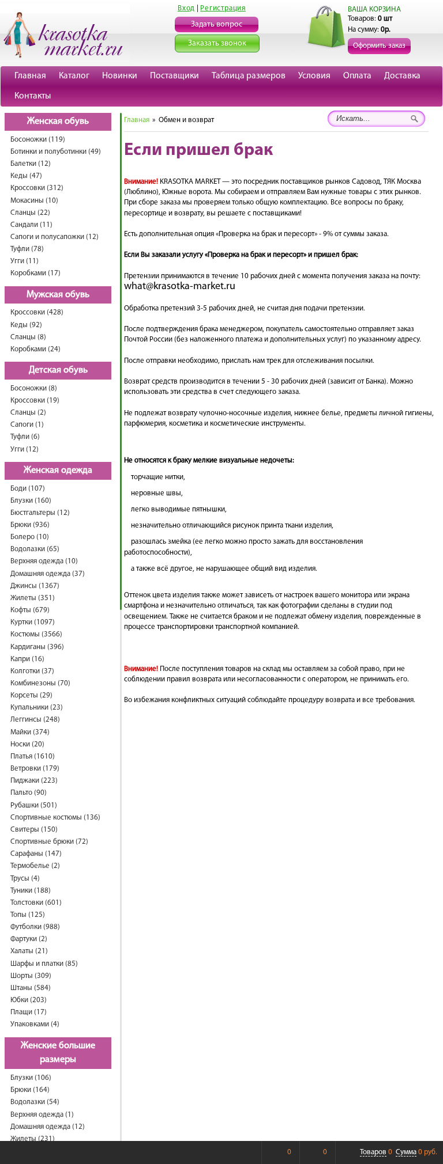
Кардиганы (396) (37, 647)
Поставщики (174, 76)
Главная (30, 76)
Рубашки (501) (33, 805)
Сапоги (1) (27, 425)
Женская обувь (58, 121)
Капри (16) (27, 659)
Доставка (402, 76)
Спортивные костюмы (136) (55, 817)
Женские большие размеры (58, 1053)
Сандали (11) (31, 225)
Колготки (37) (32, 671)
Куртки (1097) (32, 622)
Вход (186, 8)
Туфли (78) (27, 249)
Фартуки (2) (28, 939)
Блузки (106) (30, 1078)
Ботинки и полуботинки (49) (55, 152)
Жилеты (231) (32, 1139)
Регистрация (223, 8)
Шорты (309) (30, 976)
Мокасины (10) (34, 200)
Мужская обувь (58, 294)
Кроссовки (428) (36, 312)
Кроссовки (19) (34, 400)
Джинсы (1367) (34, 586)
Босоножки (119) (37, 139)
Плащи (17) (28, 1012)
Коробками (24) (35, 349)
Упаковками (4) (34, 1024)
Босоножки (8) (33, 388)
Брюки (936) (30, 525)
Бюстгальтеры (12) (40, 513)
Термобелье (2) (35, 866)
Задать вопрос (216, 24)
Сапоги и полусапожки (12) (54, 237)
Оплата (357, 76)
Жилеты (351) (32, 598)
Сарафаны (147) (36, 854)
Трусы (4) (25, 878)
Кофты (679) (30, 610)
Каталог (74, 76)
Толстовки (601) (36, 903)
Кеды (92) (26, 325)
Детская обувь (58, 370)
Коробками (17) (35, 273)
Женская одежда (58, 470)
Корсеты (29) (31, 695)
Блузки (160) (30, 501)
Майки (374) (30, 732)
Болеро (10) (29, 537)
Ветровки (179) (34, 768)
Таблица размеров (249, 76)
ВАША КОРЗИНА (374, 9)
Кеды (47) (26, 176)
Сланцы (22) (30, 213)
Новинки (119, 76)
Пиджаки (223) (34, 780)
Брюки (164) (30, 1090)
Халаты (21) (29, 951)
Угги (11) (24, 261)
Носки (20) (27, 744)
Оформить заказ (379, 46)
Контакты (32, 96)
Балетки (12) (30, 164)
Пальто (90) (28, 793)
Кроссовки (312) (36, 188)
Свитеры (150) (34, 829)
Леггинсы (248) (35, 719)
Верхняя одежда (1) (42, 1114)
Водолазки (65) (34, 549)
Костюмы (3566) (36, 634)
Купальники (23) (36, 707)
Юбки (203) (28, 1000)
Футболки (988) (35, 927)
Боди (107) (27, 488)
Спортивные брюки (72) (49, 841)
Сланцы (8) (28, 337)
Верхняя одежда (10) (44, 561)
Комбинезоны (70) (40, 683)
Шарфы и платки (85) (44, 964)
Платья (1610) (32, 756)
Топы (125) (27, 915)
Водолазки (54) (34, 1102)
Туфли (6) (25, 437)
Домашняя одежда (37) (47, 574)
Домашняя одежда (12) (47, 1127)
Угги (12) (24, 449)
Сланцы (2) (28, 412)
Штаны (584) (30, 988)
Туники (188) (30, 890)
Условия (314, 76)
